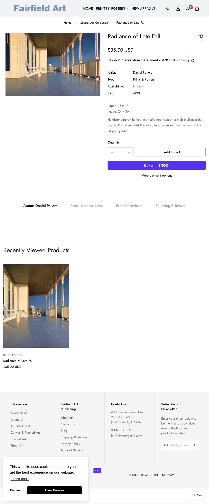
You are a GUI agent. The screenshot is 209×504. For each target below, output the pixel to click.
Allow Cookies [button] (54, 490)
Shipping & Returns (74, 437)
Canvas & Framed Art (25, 432)
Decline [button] (15, 490)
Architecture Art (21, 426)
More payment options (156, 175)
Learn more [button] (20, 479)
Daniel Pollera (142, 72)
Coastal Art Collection (94, 22)
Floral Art (17, 445)
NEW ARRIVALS (143, 8)
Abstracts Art (19, 413)
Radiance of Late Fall (18, 360)
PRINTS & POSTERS (110, 8)
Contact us (68, 424)
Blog (64, 430)
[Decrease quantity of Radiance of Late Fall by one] (112, 152)
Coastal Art (18, 439)
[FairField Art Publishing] (41, 8)
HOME (88, 8)
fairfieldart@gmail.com (126, 435)
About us (67, 417)
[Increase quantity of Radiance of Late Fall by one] (129, 152)
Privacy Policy (70, 443)
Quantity (114, 142)
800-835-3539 (121, 430)
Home (68, 22)
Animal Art (18, 419)
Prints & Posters (143, 79)
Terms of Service (72, 450)
